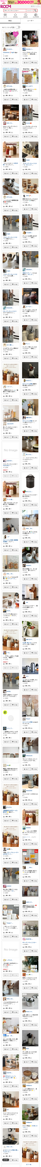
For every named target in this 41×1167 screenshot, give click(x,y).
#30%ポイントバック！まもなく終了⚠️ (9, 1076)
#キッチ (30, 274)
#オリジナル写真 (8, 540)
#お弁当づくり (10, 853)
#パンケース (11, 578)
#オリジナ (29, 165)
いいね (15, 62)
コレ (7, 62)
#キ (13, 891)
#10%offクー (7, 465)
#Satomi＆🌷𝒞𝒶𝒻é (8, 52)
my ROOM (36, 15)
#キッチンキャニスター (10, 311)
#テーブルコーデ (12, 852)
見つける (15, 15)
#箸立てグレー (27, 273)
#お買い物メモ (27, 643)
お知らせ (26, 15)
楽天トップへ (35, 6)
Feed (5, 15)
